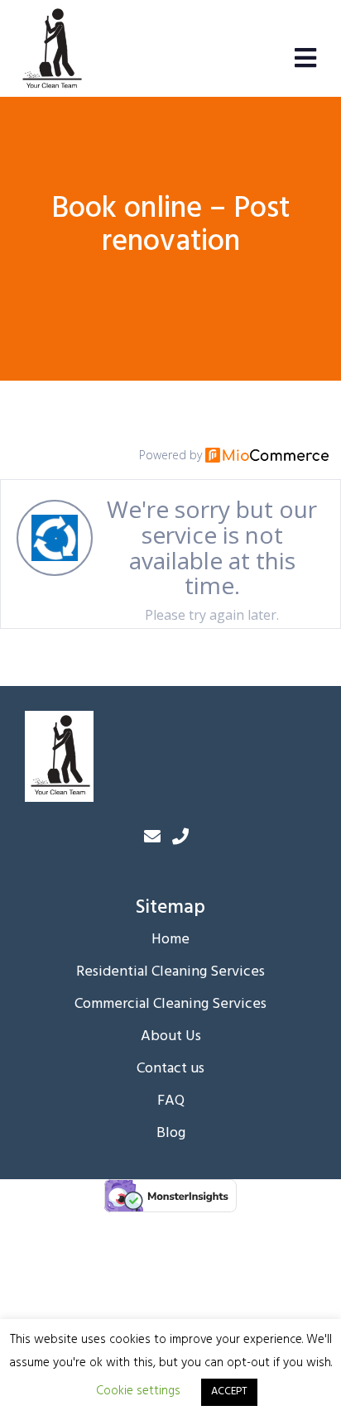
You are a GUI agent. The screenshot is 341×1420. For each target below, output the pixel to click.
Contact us (170, 1069)
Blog (170, 1133)
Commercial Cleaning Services (170, 1004)
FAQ (171, 1101)
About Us (171, 1036)
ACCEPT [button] (229, 1391)
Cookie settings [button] (138, 1391)
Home (170, 940)
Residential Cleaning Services (170, 972)
